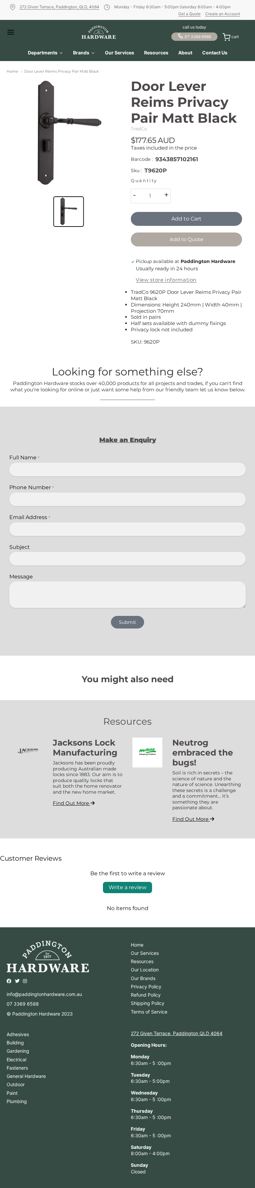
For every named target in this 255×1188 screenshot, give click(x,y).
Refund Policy (146, 995)
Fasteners (17, 1068)
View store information (166, 280)
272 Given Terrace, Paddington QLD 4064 (176, 1033)
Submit (127, 622)
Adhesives (18, 1034)
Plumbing (17, 1101)
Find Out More (71, 803)
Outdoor (16, 1084)
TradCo (139, 129)
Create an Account (222, 13)
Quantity (144, 180)
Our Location (145, 969)
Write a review (127, 887)
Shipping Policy (147, 1003)
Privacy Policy (146, 986)
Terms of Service (149, 1012)
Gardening (18, 1051)
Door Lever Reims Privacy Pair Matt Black (61, 71)
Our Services (145, 953)
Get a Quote (189, 13)
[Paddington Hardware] (99, 32)
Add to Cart (186, 219)
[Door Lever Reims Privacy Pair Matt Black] (68, 133)
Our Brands (143, 978)
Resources (142, 961)
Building (15, 1042)
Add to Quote (186, 239)
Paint (12, 1093)
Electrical (16, 1059)
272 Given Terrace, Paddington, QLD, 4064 (59, 6)
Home (12, 71)
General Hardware (26, 1076)
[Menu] (16, 32)
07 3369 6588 (198, 36)
